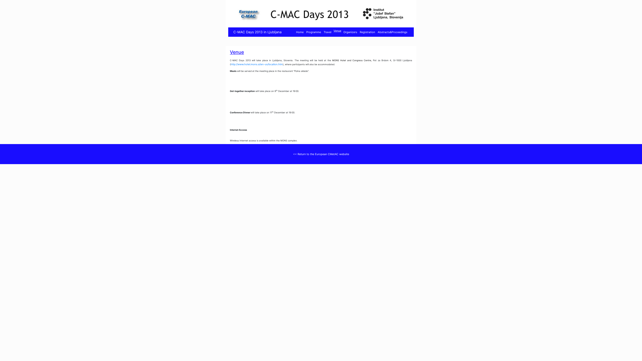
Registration (367, 32)
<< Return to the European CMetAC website (321, 154)
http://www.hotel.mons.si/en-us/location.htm (257, 64)
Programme (313, 32)
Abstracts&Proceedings (392, 32)
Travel (327, 32)
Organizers (350, 32)
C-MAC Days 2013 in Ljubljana (257, 32)
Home (300, 32)
